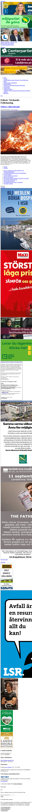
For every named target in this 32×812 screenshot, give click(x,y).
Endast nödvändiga (5, 809)
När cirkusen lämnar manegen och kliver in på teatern (16, 178)
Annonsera (14, 90)
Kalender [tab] (6, 168)
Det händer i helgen (8, 183)
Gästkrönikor (14, 82)
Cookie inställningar (17, 783)
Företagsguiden (4, 559)
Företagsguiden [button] (7, 84)
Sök (2, 796)
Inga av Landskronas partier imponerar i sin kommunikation (14, 171)
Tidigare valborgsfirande (10, 107)
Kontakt (5, 92)
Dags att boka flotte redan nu (10, 179)
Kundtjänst (27, 90)
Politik (24, 80)
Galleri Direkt (7, 88)
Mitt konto (6, 93)
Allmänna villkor (8, 90)
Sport (27, 80)
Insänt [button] (5, 81)
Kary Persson (15, 109)
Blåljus (9, 80)
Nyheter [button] (5, 78)
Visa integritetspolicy (5, 807)
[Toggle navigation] (1, 46)
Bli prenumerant (21, 90)
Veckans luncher (7, 174)
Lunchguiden (7, 86)
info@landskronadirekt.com (7, 760)
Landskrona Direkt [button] (8, 89)
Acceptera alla (4, 810)
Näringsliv (17, 80)
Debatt (5, 82)
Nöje (21, 80)
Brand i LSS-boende (8, 177)
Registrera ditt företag (20, 85)
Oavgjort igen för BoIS (9, 181)
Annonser (3, 1)
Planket (9, 82)
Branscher (12, 85)
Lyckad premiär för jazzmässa (11, 175)
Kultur (13, 80)
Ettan (5, 77)
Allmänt (6, 80)
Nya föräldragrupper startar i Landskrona (13, 182)
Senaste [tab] (5, 166)
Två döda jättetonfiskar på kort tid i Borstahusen (15, 173)
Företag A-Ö (7, 85)
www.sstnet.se (4, 781)
